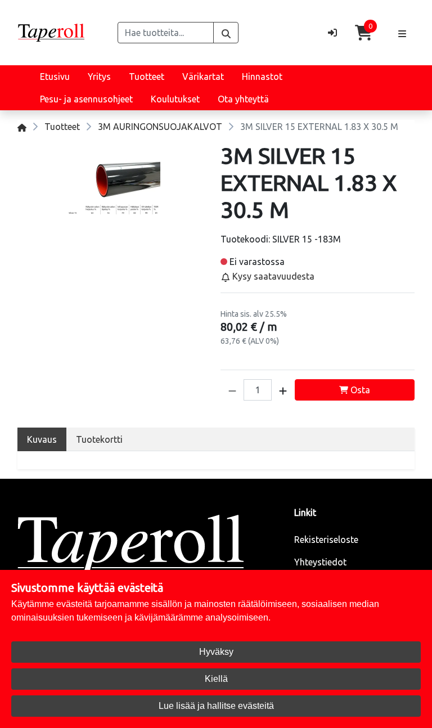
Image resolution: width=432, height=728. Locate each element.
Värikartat (203, 76)
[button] (232, 390)
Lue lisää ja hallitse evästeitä (216, 706)
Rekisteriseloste (326, 539)
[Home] (21, 127)
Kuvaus (42, 439)
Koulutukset (175, 99)
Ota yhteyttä (243, 99)
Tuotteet (146, 76)
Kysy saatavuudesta (272, 276)
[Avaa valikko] (402, 32)
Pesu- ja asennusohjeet (86, 99)
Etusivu (55, 76)
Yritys (99, 76)
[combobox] (166, 32)
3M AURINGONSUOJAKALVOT (160, 127)
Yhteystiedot (320, 562)
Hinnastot (262, 76)
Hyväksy (216, 652)
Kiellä (216, 679)
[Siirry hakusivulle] (225, 32)
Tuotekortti (99, 439)
